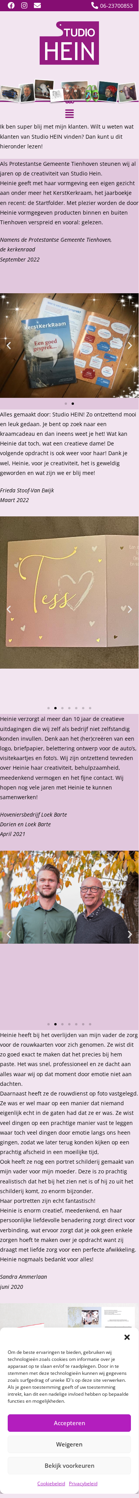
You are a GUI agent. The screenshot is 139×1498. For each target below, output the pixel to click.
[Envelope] (37, 5)
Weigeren (69, 1444)
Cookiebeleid (51, 1483)
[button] (127, 1337)
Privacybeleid (83, 1483)
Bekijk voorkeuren (69, 1465)
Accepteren (69, 1423)
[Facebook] (11, 5)
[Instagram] (24, 5)
